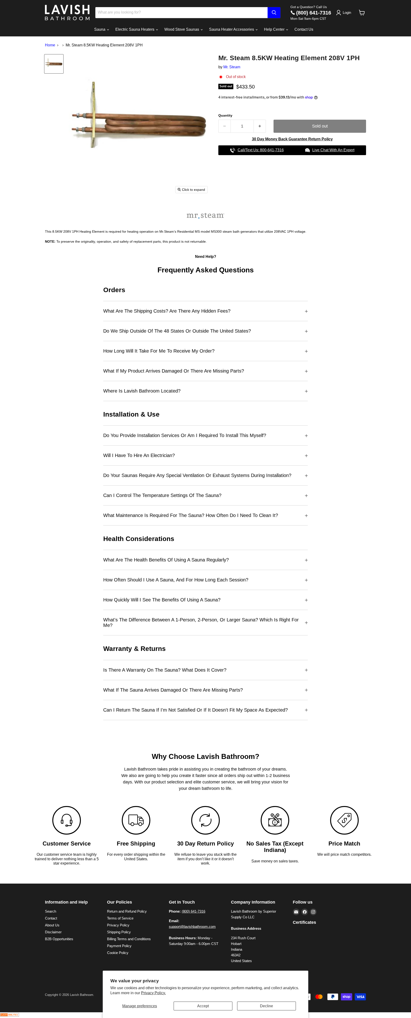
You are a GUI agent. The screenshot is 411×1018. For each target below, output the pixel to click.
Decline (266, 1006)
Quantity (225, 115)
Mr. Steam (231, 67)
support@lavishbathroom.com (192, 927)
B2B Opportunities (59, 939)
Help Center (274, 29)
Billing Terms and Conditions (129, 939)
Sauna (100, 29)
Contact (51, 918)
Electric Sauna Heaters (135, 29)
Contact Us (303, 29)
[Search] (274, 12)
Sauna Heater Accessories (232, 29)
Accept (203, 1006)
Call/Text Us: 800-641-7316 (261, 150)
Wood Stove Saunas (182, 29)
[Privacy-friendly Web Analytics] (9, 1015)
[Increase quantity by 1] (260, 126)
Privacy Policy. (153, 993)
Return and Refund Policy (127, 911)
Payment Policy (119, 946)
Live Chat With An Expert (333, 150)
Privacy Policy (118, 925)
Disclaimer (53, 932)
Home (50, 45)
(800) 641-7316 (313, 13)
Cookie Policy (117, 953)
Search (50, 911)
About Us (52, 925)
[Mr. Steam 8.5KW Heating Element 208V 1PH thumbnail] (53, 63)
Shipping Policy (119, 932)
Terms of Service (120, 918)
